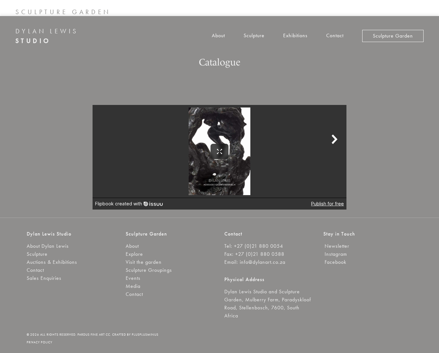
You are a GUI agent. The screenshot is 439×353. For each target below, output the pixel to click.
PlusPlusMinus (145, 334)
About (218, 35)
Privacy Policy (39, 342)
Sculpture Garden (393, 35)
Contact (335, 35)
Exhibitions (295, 35)
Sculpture (254, 35)
